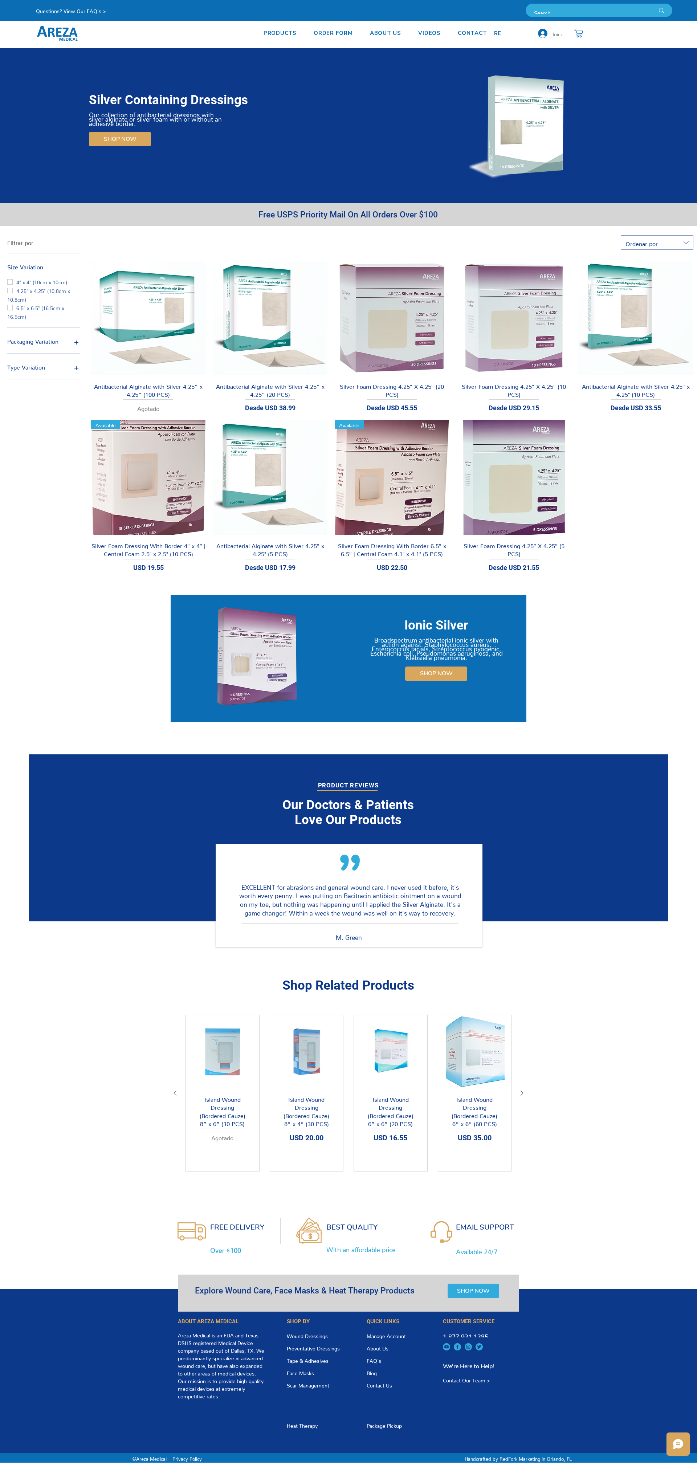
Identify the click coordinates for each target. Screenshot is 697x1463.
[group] (348, 1093)
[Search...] (661, 10)
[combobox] (657, 242)
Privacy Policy (187, 1457)
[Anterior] (175, 1093)
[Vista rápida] (148, 318)
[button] (279, 33)
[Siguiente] (522, 1093)
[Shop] (395, 9)
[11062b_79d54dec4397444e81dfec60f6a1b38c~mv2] (446, 1346)
